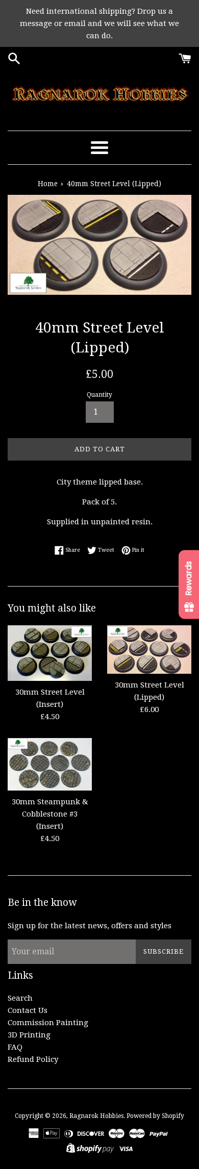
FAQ (15, 1047)
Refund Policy (33, 1059)
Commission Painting (48, 1022)
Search (20, 998)
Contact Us (27, 1010)
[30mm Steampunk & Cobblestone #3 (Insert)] (50, 764)
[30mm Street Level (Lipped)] (149, 649)
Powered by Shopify (155, 1116)
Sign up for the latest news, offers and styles (89, 925)
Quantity (99, 394)
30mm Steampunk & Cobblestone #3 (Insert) (50, 814)
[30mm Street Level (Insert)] (50, 653)
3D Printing (29, 1034)
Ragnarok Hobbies (96, 1116)
